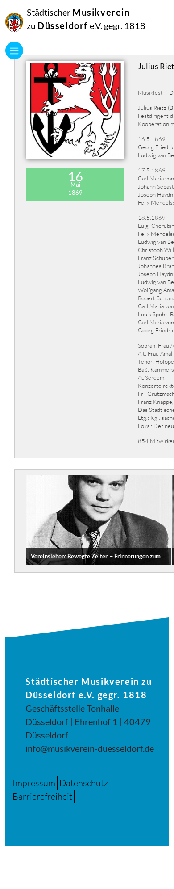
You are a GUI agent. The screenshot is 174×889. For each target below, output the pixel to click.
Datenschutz (83, 782)
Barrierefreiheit (42, 796)
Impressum (33, 782)
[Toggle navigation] (14, 50)
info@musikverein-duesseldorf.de (89, 748)
